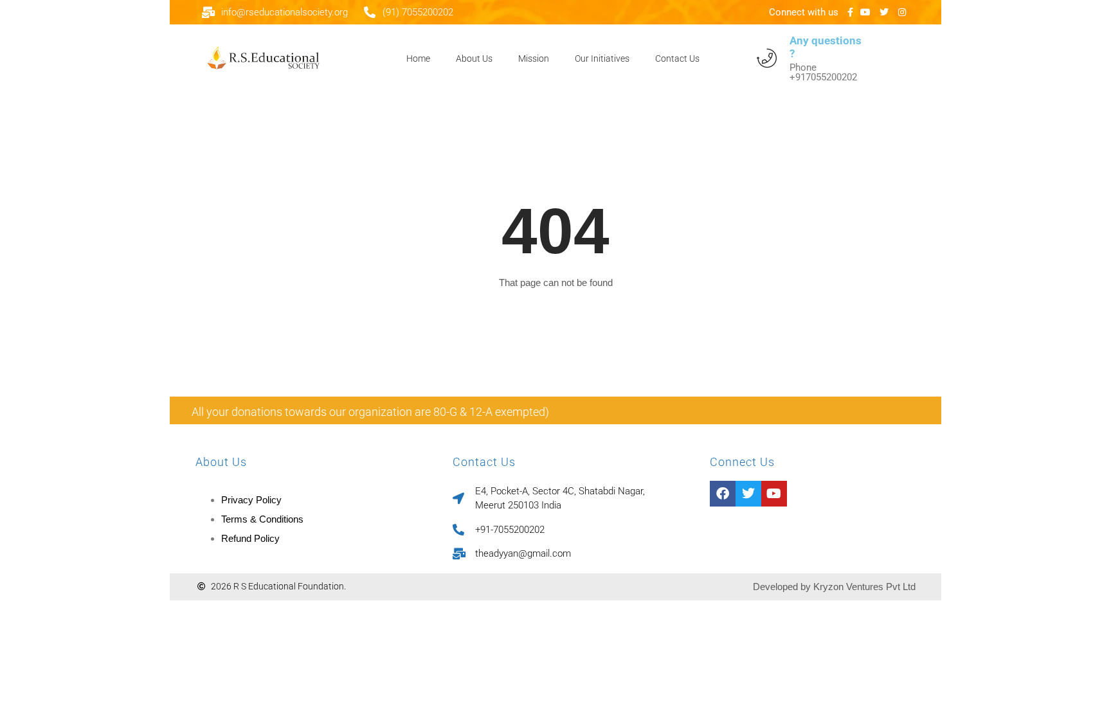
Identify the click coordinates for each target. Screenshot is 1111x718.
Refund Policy (250, 538)
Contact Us (677, 58)
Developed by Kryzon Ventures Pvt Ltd (834, 586)
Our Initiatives (602, 58)
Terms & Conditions (262, 519)
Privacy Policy (251, 499)
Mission (533, 58)
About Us (474, 58)
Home (418, 58)
